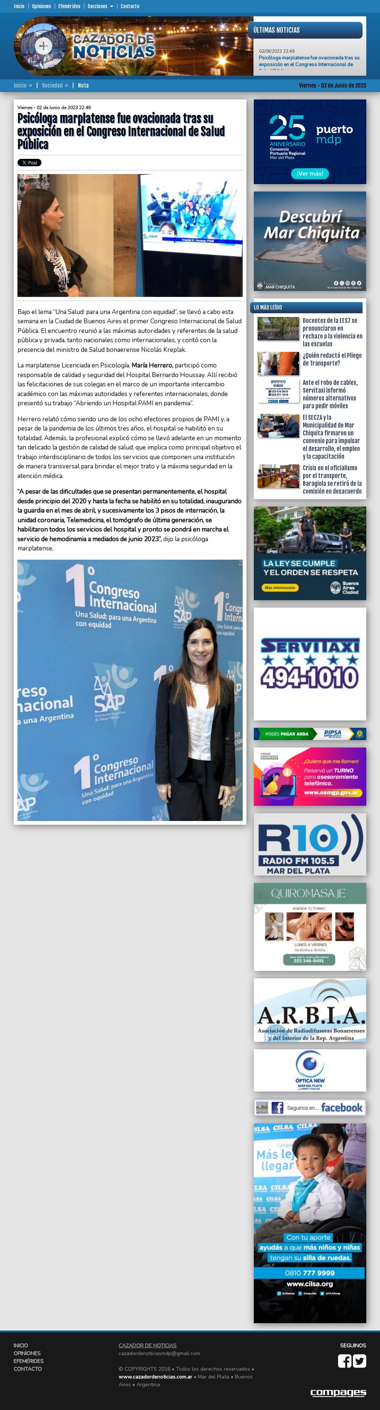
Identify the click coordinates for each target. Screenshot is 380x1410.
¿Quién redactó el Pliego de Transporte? (332, 359)
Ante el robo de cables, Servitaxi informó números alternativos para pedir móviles (330, 394)
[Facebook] (345, 1364)
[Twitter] (359, 1364)
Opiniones (41, 6)
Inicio (19, 6)
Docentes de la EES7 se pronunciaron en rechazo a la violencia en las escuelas (333, 332)
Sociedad (52, 85)
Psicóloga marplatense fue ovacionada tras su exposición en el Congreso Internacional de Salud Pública (309, 46)
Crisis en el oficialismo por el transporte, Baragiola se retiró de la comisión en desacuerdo (332, 479)
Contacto (130, 6)
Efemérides (69, 6)
